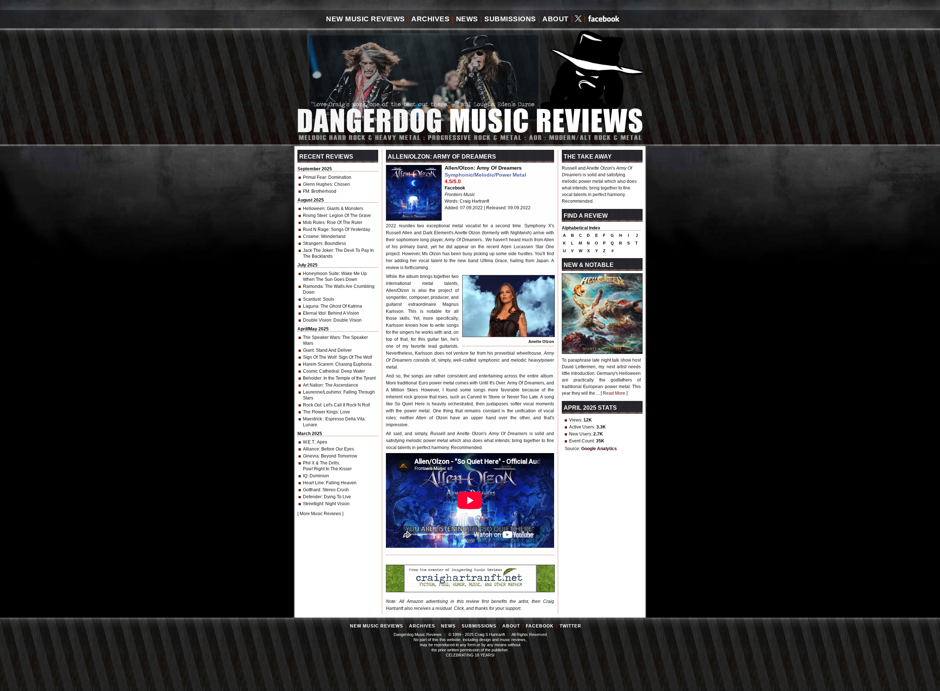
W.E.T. (309, 442)
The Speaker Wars (321, 337)
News (467, 19)
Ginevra (311, 456)
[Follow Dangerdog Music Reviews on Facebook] (603, 19)
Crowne (311, 236)
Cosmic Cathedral (321, 371)
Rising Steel (315, 215)
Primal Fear (314, 177)
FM (306, 191)
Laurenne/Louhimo (322, 392)
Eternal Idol (314, 313)
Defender (312, 496)
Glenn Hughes (317, 184)
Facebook (455, 188)
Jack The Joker (318, 250)
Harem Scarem (318, 364)
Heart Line (313, 482)
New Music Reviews (365, 19)
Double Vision (317, 320)
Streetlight (313, 503)
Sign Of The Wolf (319, 357)
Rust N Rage (316, 229)
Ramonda (313, 286)
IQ (305, 475)
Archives (430, 19)
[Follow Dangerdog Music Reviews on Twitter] (578, 19)
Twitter (570, 626)
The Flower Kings (320, 412)
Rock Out (312, 405)
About (555, 19)
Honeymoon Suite (321, 273)
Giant (308, 350)
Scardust (312, 299)
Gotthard (311, 489)
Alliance (311, 449)
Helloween (314, 208)
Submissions (510, 19)
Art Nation (313, 385)
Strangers (312, 243)
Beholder (312, 378)
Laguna (310, 306)
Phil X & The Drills (321, 463)
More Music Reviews (320, 513)
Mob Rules (314, 222)
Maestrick (313, 419)
